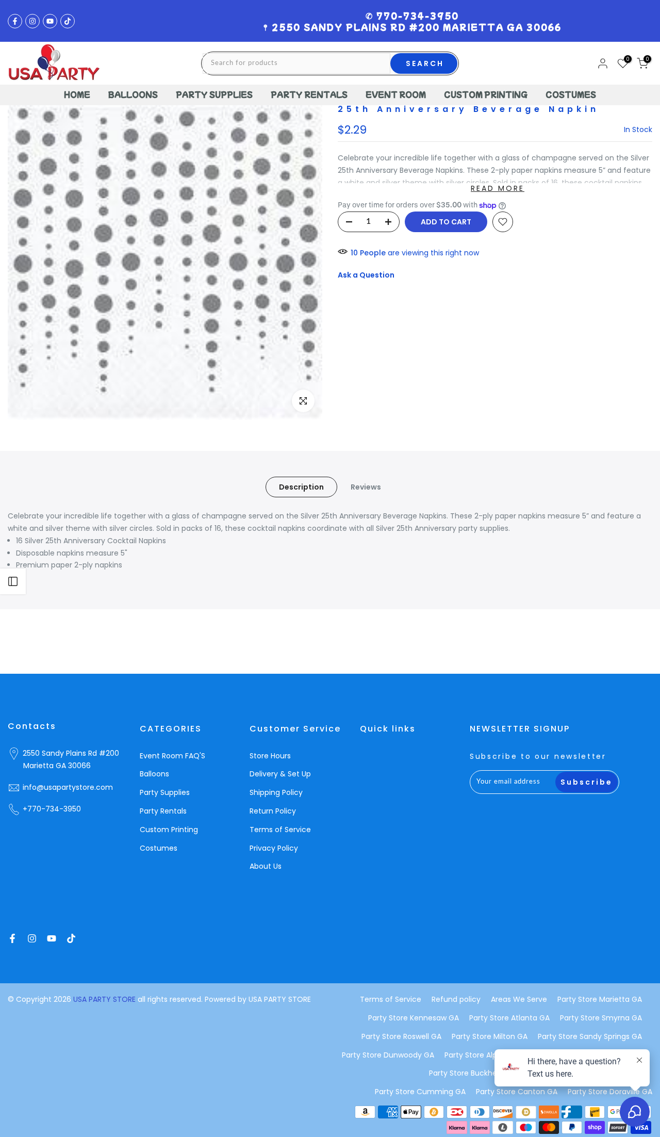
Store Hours (270, 756)
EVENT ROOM (396, 94)
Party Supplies (165, 792)
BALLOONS (133, 94)
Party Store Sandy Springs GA (590, 1036)
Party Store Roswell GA (401, 1036)
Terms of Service (280, 829)
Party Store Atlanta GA (509, 1018)
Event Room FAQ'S (172, 756)
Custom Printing (169, 829)
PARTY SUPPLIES (214, 94)
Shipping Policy (276, 792)
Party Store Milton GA (489, 1036)
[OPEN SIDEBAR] (13, 581)
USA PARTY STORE (105, 999)
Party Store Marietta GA (599, 999)
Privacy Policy (274, 848)
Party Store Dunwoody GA (388, 1055)
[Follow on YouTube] (50, 21)
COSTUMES (571, 94)
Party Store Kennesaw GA (413, 1018)
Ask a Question (366, 275)
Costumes (158, 848)
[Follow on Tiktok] (67, 21)
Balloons (154, 774)
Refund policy (456, 999)
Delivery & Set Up (280, 774)
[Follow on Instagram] (32, 21)
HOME (77, 94)
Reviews (366, 487)
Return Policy (273, 811)
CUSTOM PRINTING (485, 94)
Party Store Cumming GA (420, 1091)
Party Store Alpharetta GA (490, 1055)
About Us (266, 866)
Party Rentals (163, 811)
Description (301, 487)
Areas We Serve (519, 999)
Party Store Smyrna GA (601, 1018)
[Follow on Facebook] (15, 21)
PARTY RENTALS (309, 94)
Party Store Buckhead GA (474, 1073)
